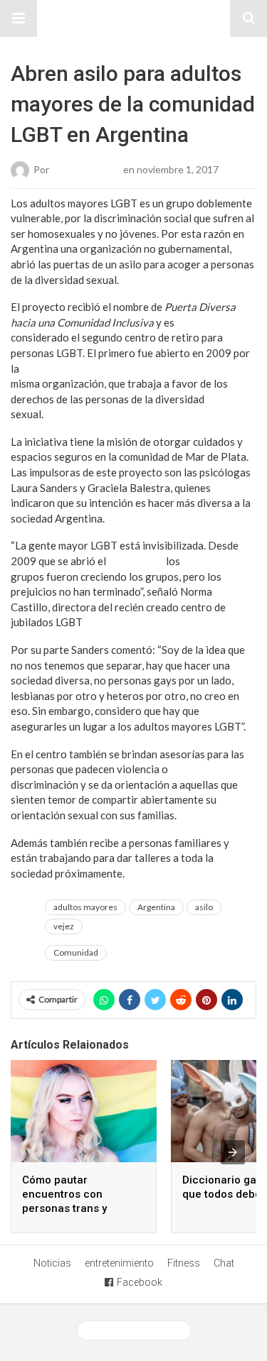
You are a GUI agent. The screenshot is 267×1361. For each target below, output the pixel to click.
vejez (63, 926)
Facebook (139, 1282)
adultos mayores (85, 907)
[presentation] (233, 1152)
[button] (18, 18)
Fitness (183, 1263)
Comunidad (75, 952)
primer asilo (136, 560)
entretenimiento (119, 1263)
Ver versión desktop (139, 1330)
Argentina (156, 907)
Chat (224, 1263)
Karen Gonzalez (86, 169)
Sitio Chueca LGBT (133, 18)
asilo (204, 907)
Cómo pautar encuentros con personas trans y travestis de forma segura (68, 1208)
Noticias (52, 1263)
